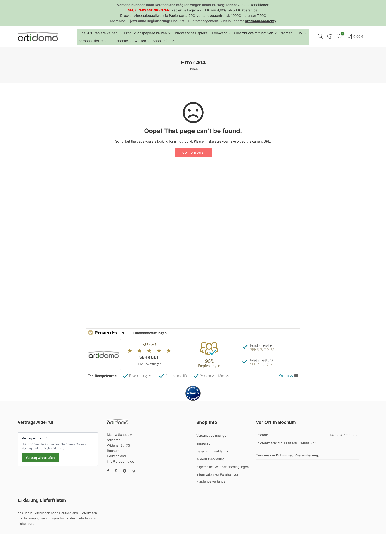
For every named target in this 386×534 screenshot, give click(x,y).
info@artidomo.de (120, 462)
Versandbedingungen (212, 436)
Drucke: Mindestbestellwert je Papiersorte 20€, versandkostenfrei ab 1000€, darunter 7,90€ (193, 15)
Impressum (204, 443)
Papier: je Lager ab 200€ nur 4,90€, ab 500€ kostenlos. (214, 10)
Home (193, 69)
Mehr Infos (286, 375)
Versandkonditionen (253, 5)
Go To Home (193, 152)
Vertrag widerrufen (40, 458)
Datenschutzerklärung (212, 451)
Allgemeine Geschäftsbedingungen (222, 467)
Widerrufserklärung (210, 459)
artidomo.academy (260, 21)
